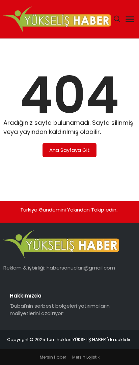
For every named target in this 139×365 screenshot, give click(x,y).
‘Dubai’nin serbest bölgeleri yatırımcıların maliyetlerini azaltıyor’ (60, 309)
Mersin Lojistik (86, 357)
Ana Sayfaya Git (69, 149)
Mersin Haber (53, 357)
